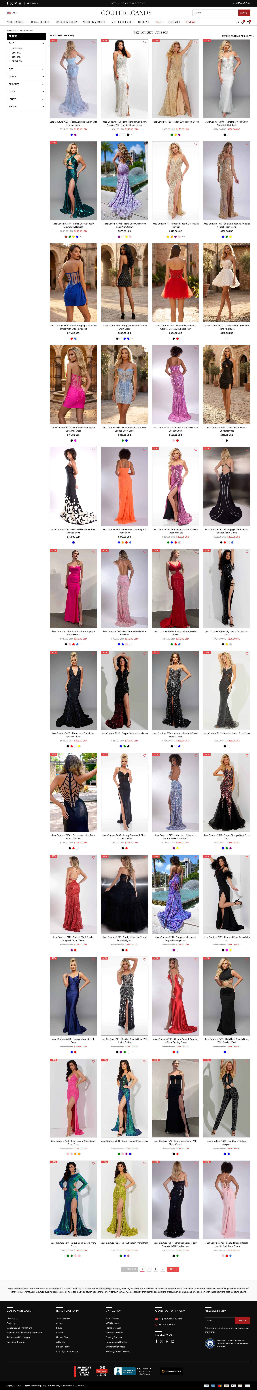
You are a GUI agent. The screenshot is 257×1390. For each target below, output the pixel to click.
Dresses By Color (66, 22)
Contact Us (12, 1318)
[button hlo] (71, 134)
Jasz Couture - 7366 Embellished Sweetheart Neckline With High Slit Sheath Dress (125, 123)
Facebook (8, 3)
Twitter (11, 3)
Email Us (33, 3)
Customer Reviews (16, 1342)
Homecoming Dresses (116, 1342)
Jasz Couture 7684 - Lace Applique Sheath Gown (73, 1041)
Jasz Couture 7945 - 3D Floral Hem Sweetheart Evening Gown (73, 531)
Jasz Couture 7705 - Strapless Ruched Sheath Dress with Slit (175, 531)
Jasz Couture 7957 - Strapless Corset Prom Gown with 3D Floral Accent (175, 1245)
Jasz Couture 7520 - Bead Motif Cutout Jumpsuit (227, 1143)
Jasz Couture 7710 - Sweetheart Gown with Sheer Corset (175, 1143)
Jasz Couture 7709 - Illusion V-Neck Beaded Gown (175, 633)
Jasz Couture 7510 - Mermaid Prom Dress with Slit (227, 939)
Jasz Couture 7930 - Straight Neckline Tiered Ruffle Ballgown (125, 939)
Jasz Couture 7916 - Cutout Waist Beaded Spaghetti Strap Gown (73, 939)
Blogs (59, 1328)
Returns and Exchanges (18, 1337)
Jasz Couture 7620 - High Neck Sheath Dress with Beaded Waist (227, 1041)
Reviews (190, 22)
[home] (126, 13)
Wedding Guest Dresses (118, 1351)
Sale (158, 22)
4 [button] (162, 1269)
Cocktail (143, 22)
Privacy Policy (62, 1346)
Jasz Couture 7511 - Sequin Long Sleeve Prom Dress (73, 1245)
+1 (81, 236)
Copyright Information (67, 1351)
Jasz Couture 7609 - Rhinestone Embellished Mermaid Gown (73, 735)
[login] (237, 23)
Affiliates (60, 1342)
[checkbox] (28, 48)
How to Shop (62, 1337)
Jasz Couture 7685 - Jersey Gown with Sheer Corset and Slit (124, 837)
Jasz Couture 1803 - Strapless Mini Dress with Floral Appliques (226, 327)
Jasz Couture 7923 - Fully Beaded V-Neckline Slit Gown (124, 633)
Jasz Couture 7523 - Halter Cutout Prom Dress (175, 122)
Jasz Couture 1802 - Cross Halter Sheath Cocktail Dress (227, 429)
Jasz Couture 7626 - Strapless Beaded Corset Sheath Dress (175, 735)
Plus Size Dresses (114, 1332)
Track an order (63, 1318)
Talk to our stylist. (134, 3)
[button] (129, 1269)
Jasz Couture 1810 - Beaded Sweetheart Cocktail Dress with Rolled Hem (175, 327)
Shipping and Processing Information (25, 1332)
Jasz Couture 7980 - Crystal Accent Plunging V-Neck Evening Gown (175, 1041)
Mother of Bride (122, 22)
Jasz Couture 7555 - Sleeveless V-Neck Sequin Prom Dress (73, 1143)
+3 (132, 134)
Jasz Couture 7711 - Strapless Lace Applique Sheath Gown (73, 633)
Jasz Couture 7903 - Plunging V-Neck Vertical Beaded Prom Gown (227, 531)
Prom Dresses (15, 22)
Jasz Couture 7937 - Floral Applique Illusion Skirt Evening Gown (73, 123)
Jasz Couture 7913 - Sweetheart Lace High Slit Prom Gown (124, 531)
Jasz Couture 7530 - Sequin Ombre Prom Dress (124, 733)
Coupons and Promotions (19, 1328)
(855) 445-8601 (242, 3)
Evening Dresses (114, 1337)
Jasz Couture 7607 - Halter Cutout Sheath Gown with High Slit (73, 225)
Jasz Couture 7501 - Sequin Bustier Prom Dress (124, 1141)
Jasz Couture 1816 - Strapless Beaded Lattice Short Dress (124, 327)
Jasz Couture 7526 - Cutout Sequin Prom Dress (124, 1243)
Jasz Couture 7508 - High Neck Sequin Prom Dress (227, 633)
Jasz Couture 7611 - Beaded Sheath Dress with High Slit (176, 225)
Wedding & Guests (94, 22)
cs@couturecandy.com (170, 1319)
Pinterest (16, 3)
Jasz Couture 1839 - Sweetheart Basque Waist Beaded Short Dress (124, 429)
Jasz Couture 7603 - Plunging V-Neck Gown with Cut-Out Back (226, 123)
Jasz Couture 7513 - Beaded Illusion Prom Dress (226, 733)
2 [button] (149, 1269)
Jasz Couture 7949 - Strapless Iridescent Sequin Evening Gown (175, 939)
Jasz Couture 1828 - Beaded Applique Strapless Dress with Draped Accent (73, 327)
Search (244, 13)
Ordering (11, 1323)
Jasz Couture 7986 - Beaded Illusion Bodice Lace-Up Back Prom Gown (226, 1245)
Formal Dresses (39, 22)
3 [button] (155, 1269)
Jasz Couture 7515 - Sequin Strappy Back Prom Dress (227, 837)
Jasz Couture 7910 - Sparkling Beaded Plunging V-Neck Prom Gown (227, 225)
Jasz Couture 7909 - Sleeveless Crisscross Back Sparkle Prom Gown (175, 837)
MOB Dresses (112, 1323)
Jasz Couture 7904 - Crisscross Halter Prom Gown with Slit (73, 837)
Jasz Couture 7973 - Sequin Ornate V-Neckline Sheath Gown (175, 429)
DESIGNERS (174, 22)
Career (59, 1332)
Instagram (20, 3)
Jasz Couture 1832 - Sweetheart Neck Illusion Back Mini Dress (73, 429)
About (59, 1323)
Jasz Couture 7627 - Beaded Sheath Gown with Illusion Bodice (124, 1041)
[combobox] (221, 13)
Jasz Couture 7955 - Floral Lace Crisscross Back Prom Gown (124, 225)
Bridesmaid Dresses (115, 1346)
